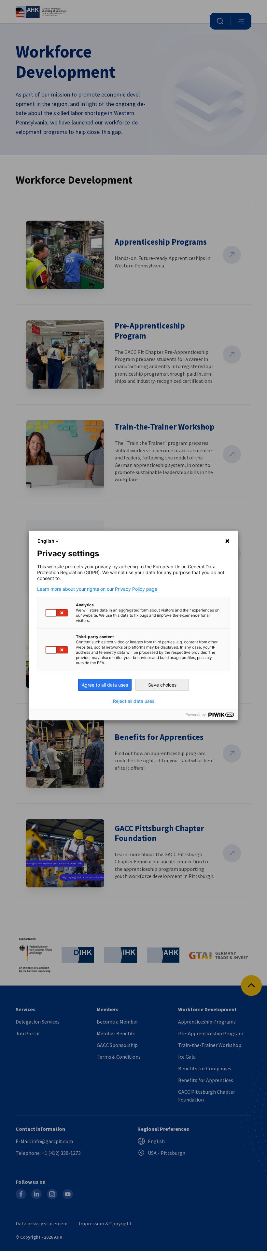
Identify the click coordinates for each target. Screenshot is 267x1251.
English (45, 541)
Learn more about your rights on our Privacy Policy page (97, 589)
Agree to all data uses (105, 685)
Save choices (162, 685)
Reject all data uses (133, 701)
